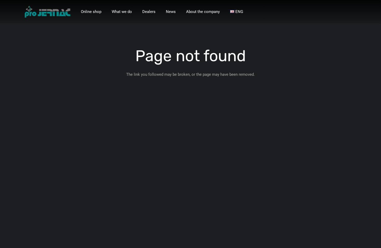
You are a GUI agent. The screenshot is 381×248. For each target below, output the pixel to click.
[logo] (47, 12)
